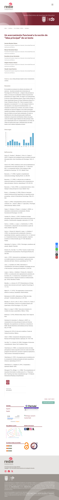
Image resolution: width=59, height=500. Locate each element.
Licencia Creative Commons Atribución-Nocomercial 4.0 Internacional (40, 493)
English (8, 411)
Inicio (5, 28)
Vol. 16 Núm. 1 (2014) (18, 28)
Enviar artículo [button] (48, 402)
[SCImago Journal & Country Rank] (31, 417)
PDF (8, 383)
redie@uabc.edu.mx (28, 486)
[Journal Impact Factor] (31, 407)
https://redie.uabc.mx (15, 486)
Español (8, 408)
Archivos (10, 28)
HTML (8, 381)
